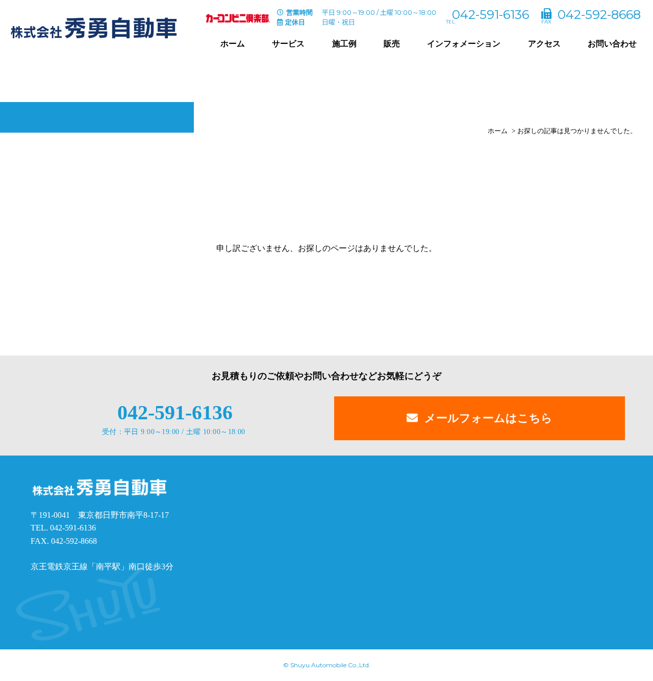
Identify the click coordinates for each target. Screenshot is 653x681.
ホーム (232, 43)
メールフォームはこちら (488, 418)
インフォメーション (463, 43)
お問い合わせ (612, 43)
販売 (392, 43)
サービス (288, 43)
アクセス (544, 43)
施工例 (344, 43)
